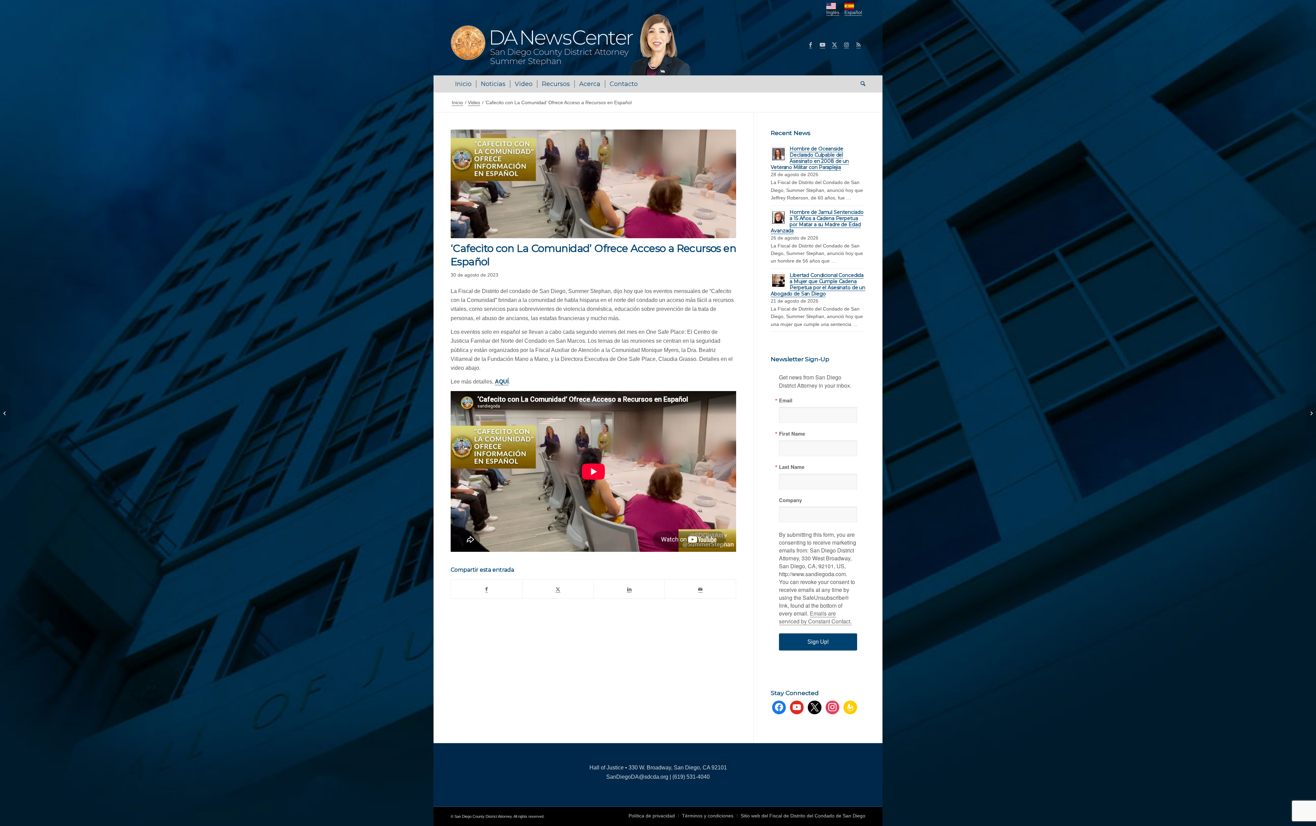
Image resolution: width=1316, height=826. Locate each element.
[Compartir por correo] (700, 589)
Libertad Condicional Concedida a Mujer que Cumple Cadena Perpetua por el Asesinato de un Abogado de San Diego (818, 284)
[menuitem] (463, 84)
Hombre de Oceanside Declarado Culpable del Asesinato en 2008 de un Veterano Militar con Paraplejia (810, 158)
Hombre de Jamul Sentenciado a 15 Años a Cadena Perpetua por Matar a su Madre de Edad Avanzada (817, 221)
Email (785, 400)
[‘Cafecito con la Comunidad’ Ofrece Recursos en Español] (1310, 413)
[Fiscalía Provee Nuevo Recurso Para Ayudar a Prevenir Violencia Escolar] (5, 413)
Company (790, 500)
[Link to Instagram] (846, 44)
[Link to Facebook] (810, 44)
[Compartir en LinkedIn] (629, 589)
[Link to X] (834, 44)
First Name (792, 433)
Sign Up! (818, 642)
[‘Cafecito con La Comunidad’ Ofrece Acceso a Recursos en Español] (593, 184)
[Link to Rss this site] (858, 44)
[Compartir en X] (558, 589)
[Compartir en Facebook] (486, 589)
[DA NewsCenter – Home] (571, 44)
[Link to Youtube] (822, 44)
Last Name (791, 467)
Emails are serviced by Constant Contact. (815, 617)
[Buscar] (860, 84)
